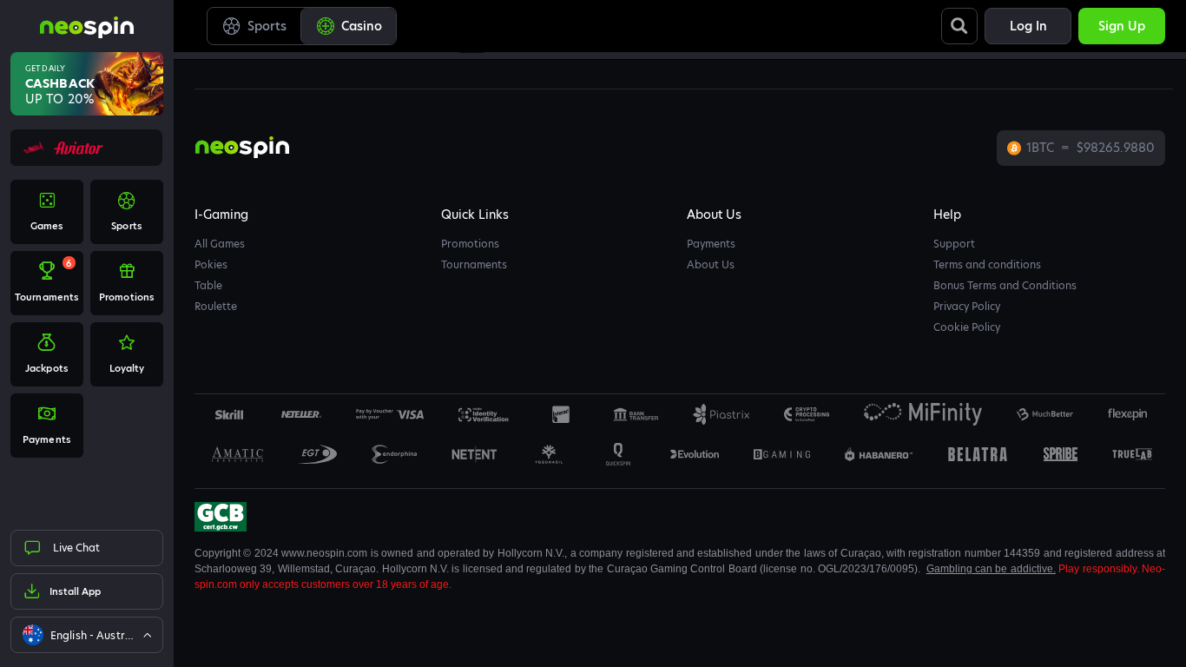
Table (208, 285)
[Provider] (301, 414)
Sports (267, 26)
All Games (219, 243)
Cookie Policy (966, 327)
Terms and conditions (987, 264)
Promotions (470, 243)
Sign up (1121, 26)
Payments (711, 243)
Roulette (215, 306)
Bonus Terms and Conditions (1005, 285)
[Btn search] (959, 26)
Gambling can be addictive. (991, 569)
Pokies (210, 264)
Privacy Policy (966, 306)
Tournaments (474, 264)
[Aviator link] (86, 147)
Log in (1028, 26)
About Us (711, 264)
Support (954, 243)
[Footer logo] (229, 414)
